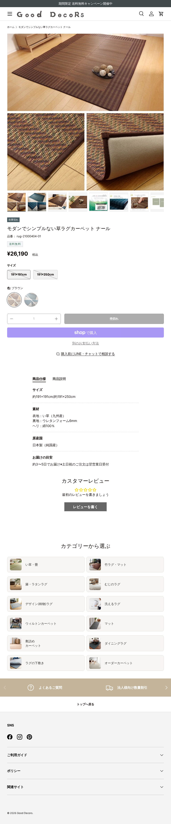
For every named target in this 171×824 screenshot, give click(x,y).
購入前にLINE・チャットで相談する (88, 354)
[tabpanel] (85, 427)
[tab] (39, 379)
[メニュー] (10, 14)
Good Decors (25, 813)
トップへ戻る (85, 704)
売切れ (114, 318)
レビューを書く (85, 507)
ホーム (10, 27)
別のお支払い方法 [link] (85, 343)
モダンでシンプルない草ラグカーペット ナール (44, 27)
